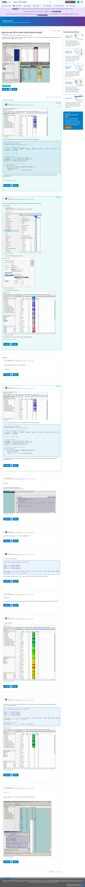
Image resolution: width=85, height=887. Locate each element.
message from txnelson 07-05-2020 (28, 478)
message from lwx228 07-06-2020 (28, 532)
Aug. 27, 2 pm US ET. (42, 15)
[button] (1, 32)
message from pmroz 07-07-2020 (27, 700)
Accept (82, 885)
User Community (20, 2)
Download (15, 8)
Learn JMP (19, 6)
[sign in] (78, 2)
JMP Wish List (60, 6)
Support (28, 6)
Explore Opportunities (68, 127)
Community (72, 6)
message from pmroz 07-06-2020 (28, 594)
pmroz (9, 198)
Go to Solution (6, 85)
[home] (6, 2)
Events (37, 6)
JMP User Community (6, 27)
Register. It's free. (57, 11)
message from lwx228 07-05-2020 (28, 360)
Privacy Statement (55, 880)
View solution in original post (9, 180)
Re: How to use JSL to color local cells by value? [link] (27, 27)
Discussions (7, 6)
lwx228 (6, 34)
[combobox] (56, 2)
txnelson (10, 104)
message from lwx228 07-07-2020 (28, 199)
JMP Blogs (49, 6)
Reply (14, 89)
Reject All (77, 885)
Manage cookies (71, 885)
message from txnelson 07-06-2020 (28, 554)
